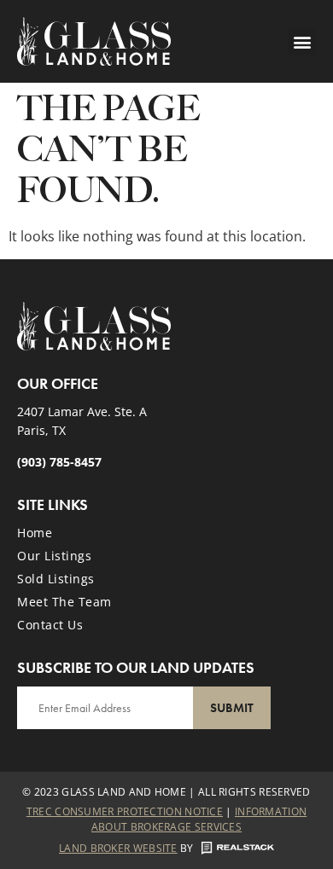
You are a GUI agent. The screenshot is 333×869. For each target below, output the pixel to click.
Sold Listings (56, 579)
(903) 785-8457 (59, 462)
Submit (232, 707)
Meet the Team (64, 602)
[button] (302, 41)
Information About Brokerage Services (199, 819)
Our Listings (54, 555)
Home (34, 532)
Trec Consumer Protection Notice (124, 811)
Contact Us (50, 625)
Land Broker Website (118, 848)
